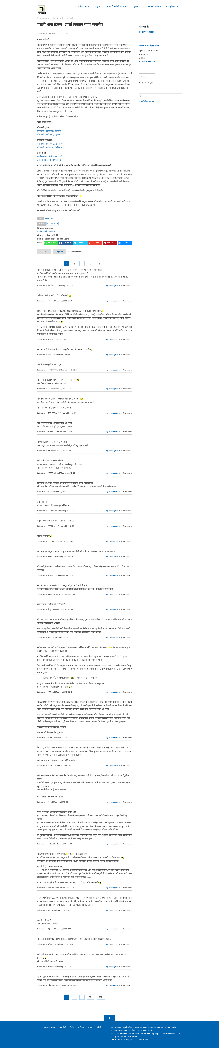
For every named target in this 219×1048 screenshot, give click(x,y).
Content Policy (143, 1039)
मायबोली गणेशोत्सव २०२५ (117, 6)
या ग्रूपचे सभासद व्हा (147, 61)
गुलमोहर (137, 6)
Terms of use (116, 1039)
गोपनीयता (132, 1030)
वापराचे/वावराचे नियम (119, 1030)
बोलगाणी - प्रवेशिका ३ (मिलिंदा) (49, 147)
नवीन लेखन (82, 6)
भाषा (52, 218)
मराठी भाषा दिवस (52, 223)
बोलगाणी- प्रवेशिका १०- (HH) (48, 135)
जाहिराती (81, 1028)
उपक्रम (47, 218)
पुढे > (90, 263)
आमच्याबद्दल (142, 1030)
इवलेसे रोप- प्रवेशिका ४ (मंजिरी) (49, 160)
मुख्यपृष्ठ (47, 18)
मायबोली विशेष (153, 6)
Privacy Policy (130, 1039)
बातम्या (91, 1028)
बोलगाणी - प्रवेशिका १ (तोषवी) (49, 131)
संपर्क (150, 1030)
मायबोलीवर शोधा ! (146, 102)
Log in (44, 251)
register (60, 251)
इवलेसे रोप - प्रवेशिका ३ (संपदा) (49, 156)
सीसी (99, 1028)
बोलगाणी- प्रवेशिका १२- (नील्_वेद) (50, 144)
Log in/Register (146, 32)
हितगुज (97, 6)
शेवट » (101, 263)
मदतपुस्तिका (171, 6)
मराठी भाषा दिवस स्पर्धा (46, 232)
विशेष (72, 1028)
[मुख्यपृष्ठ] (42, 9)
